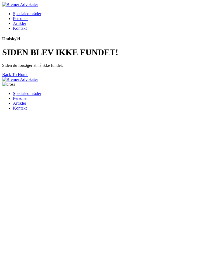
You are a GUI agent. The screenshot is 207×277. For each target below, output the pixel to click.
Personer (20, 18)
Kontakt (20, 28)
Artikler (19, 23)
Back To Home (15, 74)
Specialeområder (27, 13)
